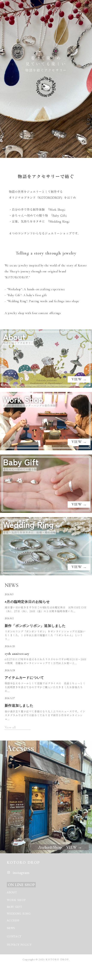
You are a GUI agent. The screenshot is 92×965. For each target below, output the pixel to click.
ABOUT (12, 892)
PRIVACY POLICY (20, 944)
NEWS (11, 928)
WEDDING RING (19, 913)
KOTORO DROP (23, 862)
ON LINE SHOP (21, 884)
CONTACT (14, 936)
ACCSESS (13, 920)
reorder (86, 5)
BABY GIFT (14, 907)
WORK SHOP (16, 900)
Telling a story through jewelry (46, 253)
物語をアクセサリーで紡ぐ (46, 176)
